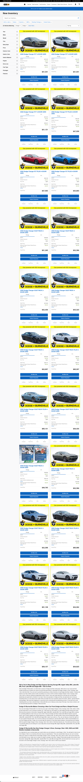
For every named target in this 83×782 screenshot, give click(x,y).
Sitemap (61, 777)
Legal (67, 777)
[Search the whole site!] (79, 4)
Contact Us (54, 777)
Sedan (15, 22)
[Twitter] (67, 776)
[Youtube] (65, 776)
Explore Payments (34, 80)
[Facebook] (63, 776)
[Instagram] (69, 776)
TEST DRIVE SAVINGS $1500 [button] (27, 481)
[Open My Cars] (75, 4)
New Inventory (35, 4)
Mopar (62, 4)
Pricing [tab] (27, 56)
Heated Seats (48, 22)
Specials (29, 4)
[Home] (6, 4)
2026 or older (7, 22)
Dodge (24, 25)
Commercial (54, 4)
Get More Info (34, 77)
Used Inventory (42, 4)
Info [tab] (41, 56)
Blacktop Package (37, 22)
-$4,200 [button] (46, 67)
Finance (48, 4)
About (70, 4)
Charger (18, 25)
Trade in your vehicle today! (45, 8)
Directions (40, 777)
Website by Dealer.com (16, 777)
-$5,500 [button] (46, 245)
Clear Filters (31, 25)
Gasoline (22, 22)
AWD (28, 22)
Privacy (47, 777)
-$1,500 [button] (46, 480)
